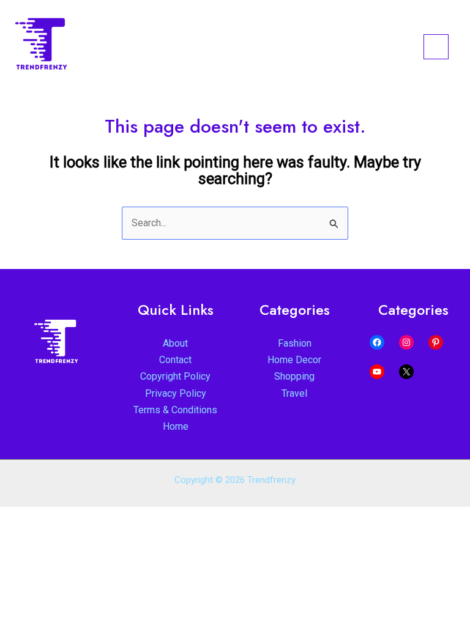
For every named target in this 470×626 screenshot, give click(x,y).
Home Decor (294, 360)
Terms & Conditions (175, 410)
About (175, 343)
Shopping (294, 376)
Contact (175, 360)
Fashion (294, 343)
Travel (294, 393)
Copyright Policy (175, 376)
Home (175, 426)
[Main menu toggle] (436, 46)
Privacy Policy (175, 393)
